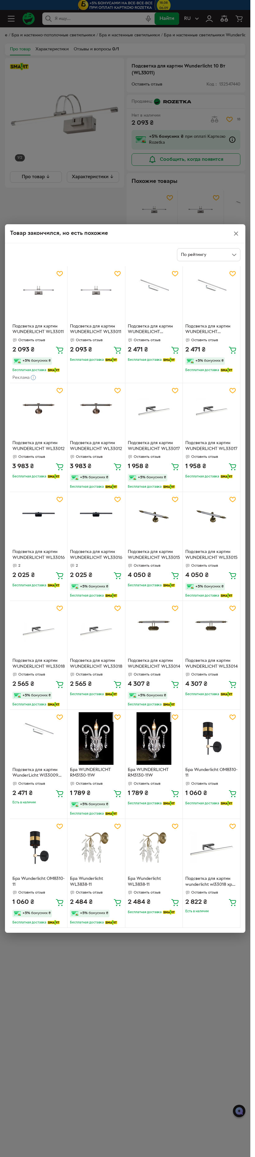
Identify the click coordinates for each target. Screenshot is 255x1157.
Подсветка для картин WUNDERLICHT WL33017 (154, 446)
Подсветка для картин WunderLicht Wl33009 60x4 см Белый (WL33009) (35, 773)
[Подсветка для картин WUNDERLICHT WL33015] (154, 521)
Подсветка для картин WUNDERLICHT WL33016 (38, 555)
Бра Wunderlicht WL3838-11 (86, 882)
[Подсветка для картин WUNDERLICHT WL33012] (38, 412)
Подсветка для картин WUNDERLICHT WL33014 (154, 664)
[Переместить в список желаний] (60, 274)
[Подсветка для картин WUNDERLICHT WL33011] (38, 295)
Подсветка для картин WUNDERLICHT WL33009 (150, 330)
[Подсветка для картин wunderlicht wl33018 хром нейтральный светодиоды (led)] (211, 847)
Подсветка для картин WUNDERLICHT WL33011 (38, 329)
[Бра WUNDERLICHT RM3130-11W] (96, 738)
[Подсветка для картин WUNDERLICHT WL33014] (154, 629)
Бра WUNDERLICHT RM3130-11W (90, 773)
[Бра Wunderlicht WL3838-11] (96, 847)
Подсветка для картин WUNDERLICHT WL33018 (38, 664)
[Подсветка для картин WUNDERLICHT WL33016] (38, 521)
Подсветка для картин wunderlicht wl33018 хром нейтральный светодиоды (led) (211, 882)
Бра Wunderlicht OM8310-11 (211, 773)
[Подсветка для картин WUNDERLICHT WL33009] (154, 295)
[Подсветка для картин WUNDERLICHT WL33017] (154, 412)
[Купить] (60, 350)
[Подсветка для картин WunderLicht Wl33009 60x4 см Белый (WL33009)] (38, 738)
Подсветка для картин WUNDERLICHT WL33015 (154, 555)
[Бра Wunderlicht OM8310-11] (211, 738)
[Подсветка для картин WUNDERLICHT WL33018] (38, 629)
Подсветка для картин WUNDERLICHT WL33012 (38, 446)
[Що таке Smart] (54, 370)
